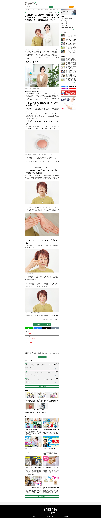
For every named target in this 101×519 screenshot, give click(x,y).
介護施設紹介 (63, 22)
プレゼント (31, 7)
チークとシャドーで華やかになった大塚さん (32, 312)
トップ (26, 7)
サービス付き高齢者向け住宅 (66, 18)
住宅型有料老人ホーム (65, 20)
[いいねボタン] (55, 369)
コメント (29, 342)
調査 (61, 7)
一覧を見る (73, 29)
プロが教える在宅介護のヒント (67, 27)
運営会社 (34, 516)
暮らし (50, 7)
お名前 (28, 333)
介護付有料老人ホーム (65, 23)
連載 (54, 7)
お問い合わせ (66, 516)
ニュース (41, 7)
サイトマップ (50, 516)
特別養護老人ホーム (65, 25)
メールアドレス (30, 338)
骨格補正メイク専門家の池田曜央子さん (32, 88)
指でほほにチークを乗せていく (30, 273)
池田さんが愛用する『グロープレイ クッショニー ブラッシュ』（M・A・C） (39, 154)
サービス (36, 7)
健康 (46, 7)
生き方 (33, 9)
